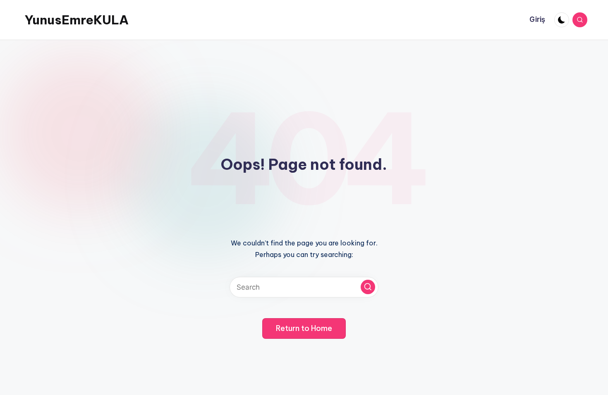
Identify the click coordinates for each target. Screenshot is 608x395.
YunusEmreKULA (77, 20)
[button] (368, 287)
